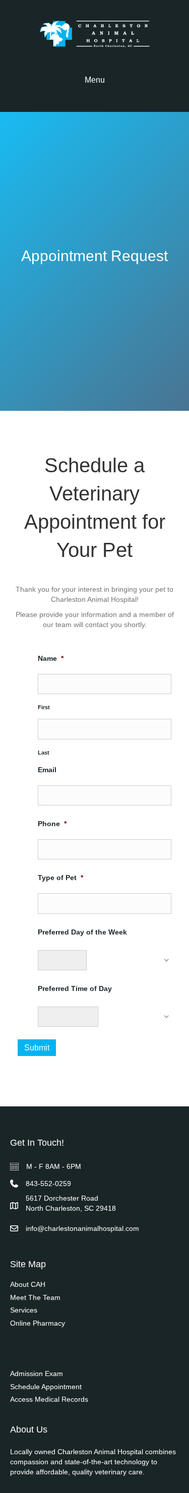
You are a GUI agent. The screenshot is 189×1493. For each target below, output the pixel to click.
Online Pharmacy (37, 1323)
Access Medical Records (49, 1399)
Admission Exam (36, 1374)
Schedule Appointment (46, 1387)
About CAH (27, 1284)
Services (23, 1310)
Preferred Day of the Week (82, 932)
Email (47, 770)
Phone (52, 824)
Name (51, 658)
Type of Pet (60, 878)
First (44, 707)
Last (43, 753)
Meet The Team (35, 1297)
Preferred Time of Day (75, 988)
